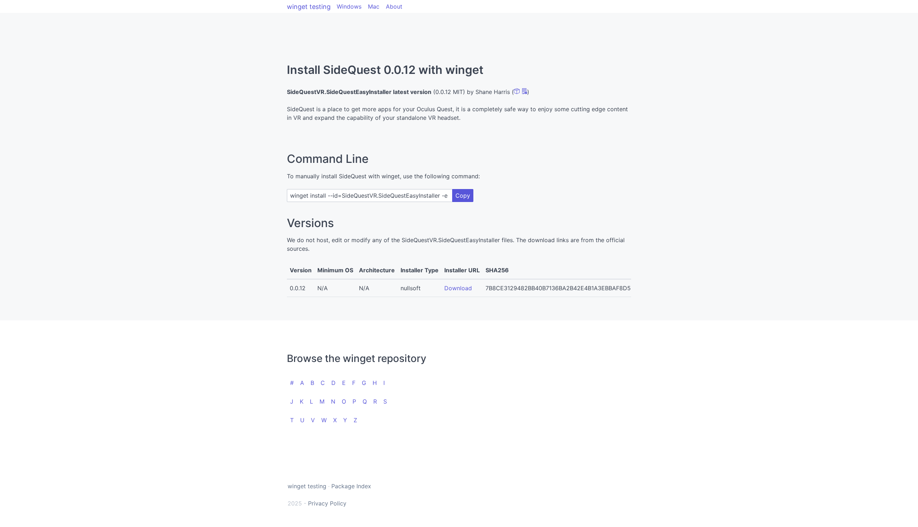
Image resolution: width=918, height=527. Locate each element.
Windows (349, 6)
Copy (462, 195)
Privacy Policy (327, 503)
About (394, 6)
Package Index (351, 486)
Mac (373, 6)
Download (458, 288)
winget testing (309, 6)
